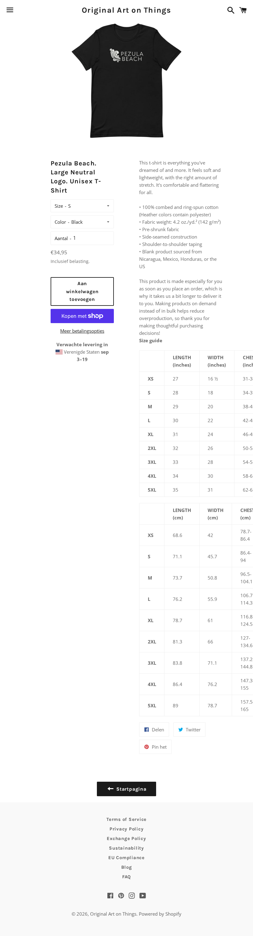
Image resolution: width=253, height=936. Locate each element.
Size (59, 206)
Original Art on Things (126, 10)
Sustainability (126, 848)
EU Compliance (126, 857)
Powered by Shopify (160, 914)
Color (60, 222)
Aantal (61, 238)
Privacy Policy (127, 829)
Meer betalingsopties (82, 331)
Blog (126, 867)
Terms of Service (126, 819)
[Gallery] (126, 80)
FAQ (126, 877)
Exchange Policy (126, 838)
